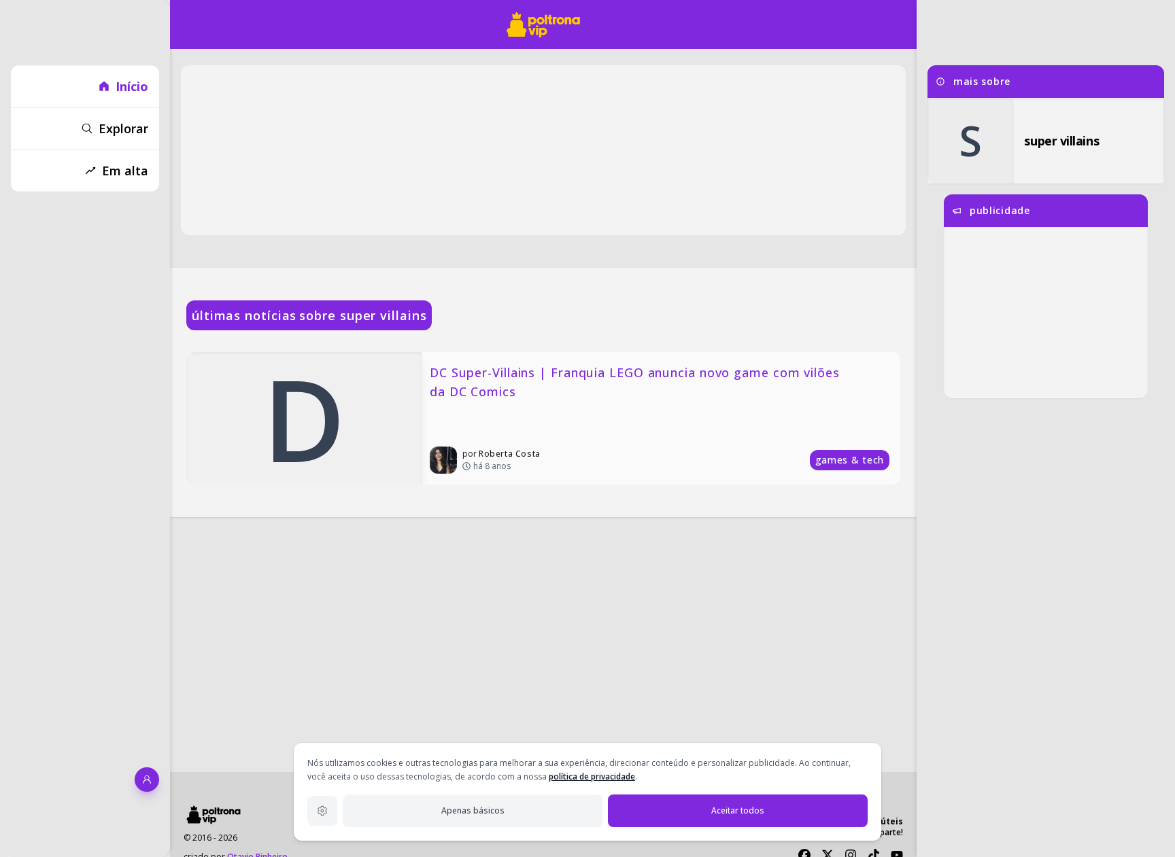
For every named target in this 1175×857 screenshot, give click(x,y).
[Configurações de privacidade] (322, 811)
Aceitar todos (737, 810)
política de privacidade (592, 776)
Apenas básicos (473, 810)
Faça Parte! (882, 832)
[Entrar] (147, 779)
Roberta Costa (510, 453)
